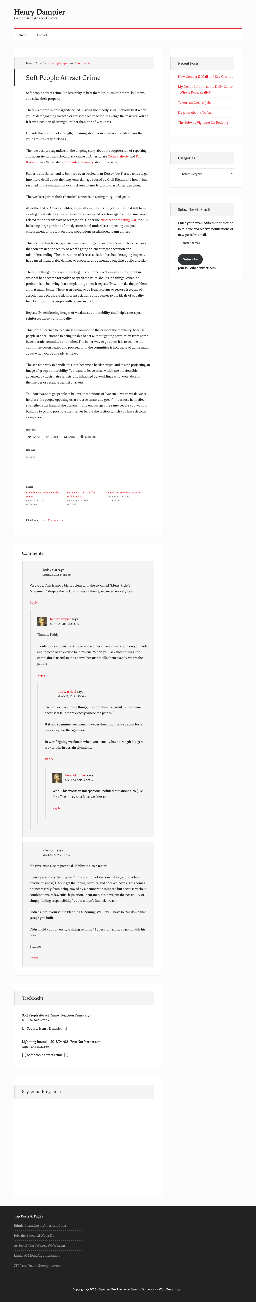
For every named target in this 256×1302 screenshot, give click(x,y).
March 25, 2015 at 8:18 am (64, 624)
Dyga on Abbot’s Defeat (195, 113)
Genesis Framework (143, 1289)
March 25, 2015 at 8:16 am (56, 574)
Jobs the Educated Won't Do (34, 1235)
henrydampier (60, 619)
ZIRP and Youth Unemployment (37, 1266)
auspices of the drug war (118, 220)
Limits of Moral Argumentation (37, 1255)
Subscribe (190, 259)
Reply (34, 603)
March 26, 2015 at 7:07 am (79, 780)
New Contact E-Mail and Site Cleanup (205, 77)
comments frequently (78, 162)
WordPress (166, 1289)
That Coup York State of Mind (124, 492)
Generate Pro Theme (112, 1289)
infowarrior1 (67, 691)
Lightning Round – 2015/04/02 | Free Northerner (58, 1042)
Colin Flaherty (118, 156)
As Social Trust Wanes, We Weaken (39, 1245)
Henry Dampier (39, 11)
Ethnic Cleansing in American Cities (40, 1225)
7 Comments (82, 63)
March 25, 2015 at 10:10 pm (73, 696)
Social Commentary (52, 520)
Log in (179, 1289)
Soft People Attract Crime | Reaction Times (53, 1015)
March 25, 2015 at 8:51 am (56, 855)
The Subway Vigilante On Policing (203, 123)
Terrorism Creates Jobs (194, 103)
